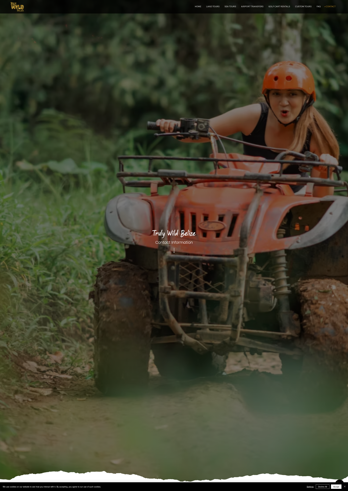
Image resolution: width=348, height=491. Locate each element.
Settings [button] (310, 486)
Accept (336, 486)
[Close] (344, 486)
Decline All (322, 486)
